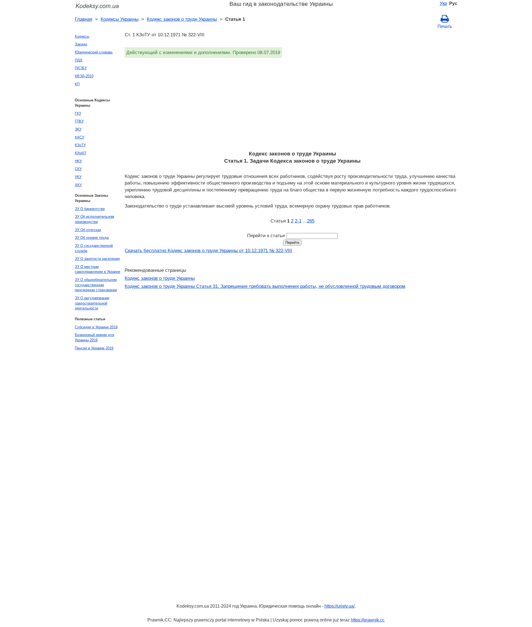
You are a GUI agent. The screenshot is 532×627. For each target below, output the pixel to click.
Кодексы (82, 36)
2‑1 (298, 221)
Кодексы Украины (120, 19)
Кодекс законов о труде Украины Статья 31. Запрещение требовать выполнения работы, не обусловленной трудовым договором (265, 286)
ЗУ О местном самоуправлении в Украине (97, 269)
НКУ (78, 161)
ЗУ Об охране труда (92, 238)
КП (77, 84)
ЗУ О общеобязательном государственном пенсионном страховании (96, 285)
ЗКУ (78, 129)
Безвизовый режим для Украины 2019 (94, 337)
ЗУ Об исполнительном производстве (94, 219)
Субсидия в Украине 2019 (96, 327)
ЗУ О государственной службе (94, 248)
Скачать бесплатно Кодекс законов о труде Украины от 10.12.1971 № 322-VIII (208, 250)
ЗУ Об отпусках (88, 230)
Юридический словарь (94, 52)
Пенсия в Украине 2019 (94, 348)
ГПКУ (79, 121)
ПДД (78, 60)
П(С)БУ (81, 68)
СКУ (78, 169)
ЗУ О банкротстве (90, 209)
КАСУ (79, 137)
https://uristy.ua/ (339, 606)
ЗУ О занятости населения (97, 259)
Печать (445, 26)
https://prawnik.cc (368, 620)
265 (310, 221)
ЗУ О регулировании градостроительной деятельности (92, 303)
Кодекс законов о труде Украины (182, 19)
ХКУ (78, 185)
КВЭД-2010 (84, 76)
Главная (83, 19)
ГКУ (78, 113)
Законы (81, 44)
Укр (443, 3)
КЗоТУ (80, 145)
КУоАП (80, 153)
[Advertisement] (291, 106)
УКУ (78, 177)
